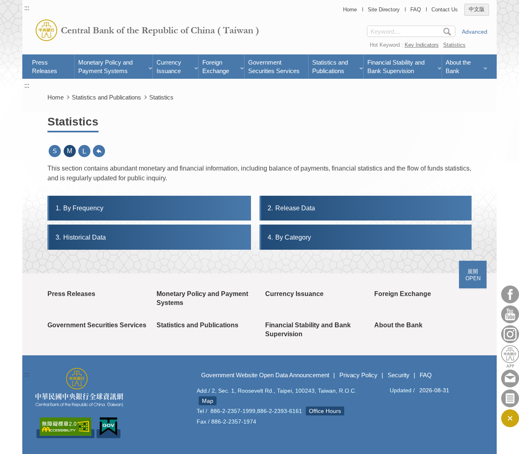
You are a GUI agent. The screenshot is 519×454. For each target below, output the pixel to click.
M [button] (69, 150)
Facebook (510, 294)
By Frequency (79, 208)
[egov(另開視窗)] (108, 433)
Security (399, 375)
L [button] (84, 151)
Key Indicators (422, 45)
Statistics (454, 45)
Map (207, 401)
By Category (289, 237)
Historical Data (81, 237)
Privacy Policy (358, 375)
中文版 (477, 9)
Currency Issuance (169, 66)
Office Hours (325, 411)
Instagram (510, 334)
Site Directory (384, 9)
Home (350, 9)
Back (99, 151)
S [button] (55, 150)
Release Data (291, 208)
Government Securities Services (274, 66)
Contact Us (444, 9)
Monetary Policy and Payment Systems (105, 66)
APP (510, 356)
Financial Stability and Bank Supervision (396, 66)
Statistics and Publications (330, 66)
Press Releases (44, 66)
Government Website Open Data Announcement (265, 375)
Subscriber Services (510, 398)
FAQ (415, 9)
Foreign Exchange (215, 66)
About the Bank (458, 66)
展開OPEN (472, 274)
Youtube (510, 314)
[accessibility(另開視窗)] (65, 433)
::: (26, 7)
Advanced (474, 31)
